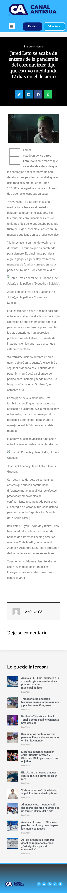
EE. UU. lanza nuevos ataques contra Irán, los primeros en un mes (39, 776)
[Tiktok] (60, 884)
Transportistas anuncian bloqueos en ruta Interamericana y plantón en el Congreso (40, 702)
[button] (12, 26)
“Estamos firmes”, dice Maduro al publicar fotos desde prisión (39, 792)
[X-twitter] (39, 884)
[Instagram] (49, 884)
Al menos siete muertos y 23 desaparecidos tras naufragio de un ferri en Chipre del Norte (40, 808)
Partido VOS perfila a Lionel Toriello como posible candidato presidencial (40, 720)
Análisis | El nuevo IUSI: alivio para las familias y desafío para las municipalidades (39, 825)
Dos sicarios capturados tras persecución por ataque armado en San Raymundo (40, 737)
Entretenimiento (33, 46)
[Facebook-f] (55, 884)
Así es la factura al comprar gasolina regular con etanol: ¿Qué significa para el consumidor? (37, 844)
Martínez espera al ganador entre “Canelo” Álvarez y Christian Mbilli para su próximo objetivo (40, 756)
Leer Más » (26, 692)
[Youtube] (44, 884)
